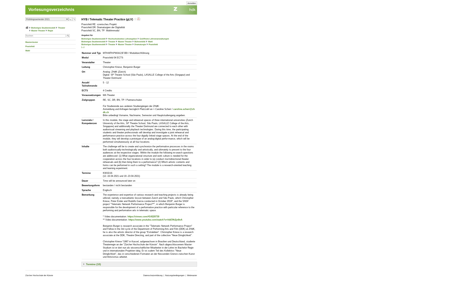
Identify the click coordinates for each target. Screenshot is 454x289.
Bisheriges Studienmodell (43, 28)
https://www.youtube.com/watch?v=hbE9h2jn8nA (155, 219)
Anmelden (191, 3)
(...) (82, 47)
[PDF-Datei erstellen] (138, 19)
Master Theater (38, 31)
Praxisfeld (30, 46)
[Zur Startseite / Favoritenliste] (27, 28)
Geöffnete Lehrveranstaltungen (154, 39)
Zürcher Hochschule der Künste (39, 275)
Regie (50, 31)
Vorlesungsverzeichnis (51, 9)
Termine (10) (93, 264)
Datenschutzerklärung (152, 275)
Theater (61, 28)
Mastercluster (31, 42)
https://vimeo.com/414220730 (143, 216)
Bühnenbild (139, 42)
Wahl (27, 51)
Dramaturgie (140, 44)
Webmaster (192, 275)
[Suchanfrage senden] (68, 36)
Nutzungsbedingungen (174, 275)
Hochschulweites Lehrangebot (122, 39)
